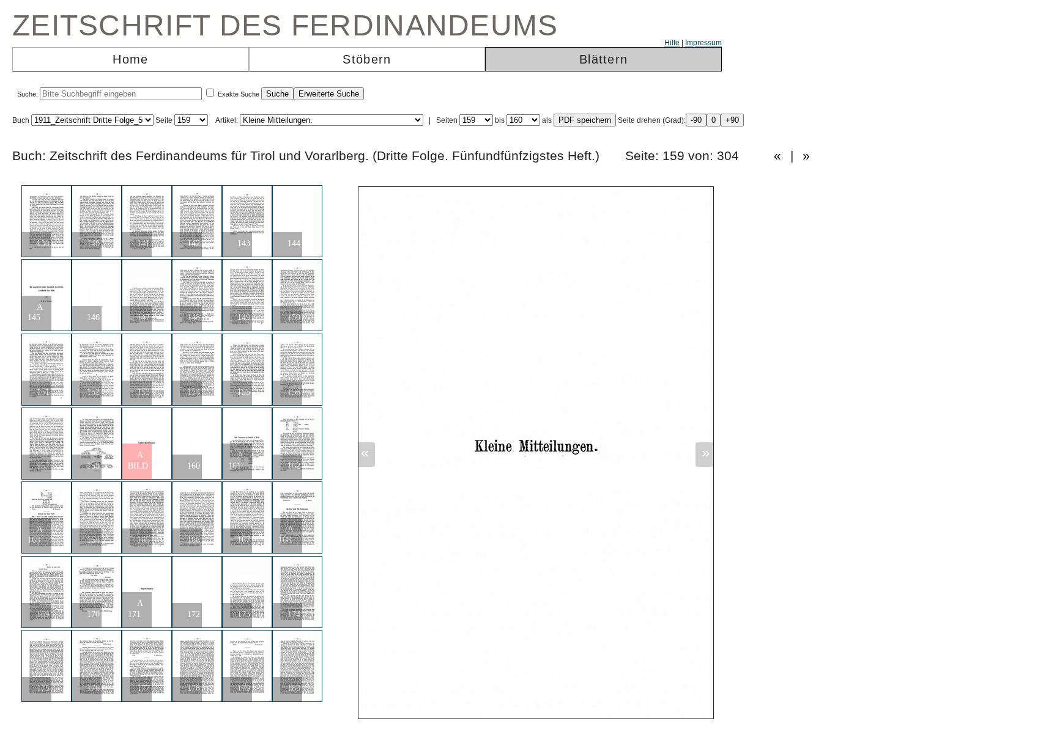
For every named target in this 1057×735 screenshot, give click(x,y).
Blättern (603, 59)
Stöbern (367, 59)
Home (130, 59)
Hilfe (672, 42)
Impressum (703, 42)
